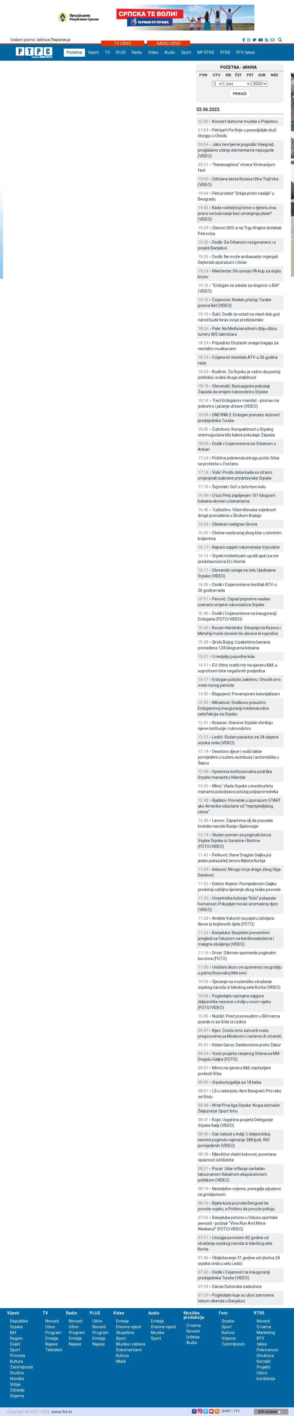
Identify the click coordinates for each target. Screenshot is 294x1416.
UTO (216, 75)
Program (53, 1332)
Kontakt (264, 1361)
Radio (137, 52)
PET (250, 75)
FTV (237, 1411)
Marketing (266, 1332)
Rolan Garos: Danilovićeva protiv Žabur (246, 1045)
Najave (51, 1344)
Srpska (228, 1321)
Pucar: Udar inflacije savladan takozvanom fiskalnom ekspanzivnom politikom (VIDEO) (232, 1174)
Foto (223, 1313)
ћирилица (61, 39)
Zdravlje (17, 1390)
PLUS (121, 52)
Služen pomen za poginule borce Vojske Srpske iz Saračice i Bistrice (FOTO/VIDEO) (234, 841)
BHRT (226, 1411)
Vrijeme (17, 1396)
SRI (228, 75)
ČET (238, 75)
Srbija (15, 1384)
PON (203, 75)
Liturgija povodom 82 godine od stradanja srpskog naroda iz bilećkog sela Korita (235, 1243)
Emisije (51, 1338)
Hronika (17, 1378)
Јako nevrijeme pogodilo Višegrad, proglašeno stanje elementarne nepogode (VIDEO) (236, 150)
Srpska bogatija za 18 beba (236, 1082)
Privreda (17, 1355)
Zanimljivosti (21, 1367)
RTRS (225, 52)
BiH (13, 1332)
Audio (170, 52)
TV (107, 52)
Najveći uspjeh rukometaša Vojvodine (246, 547)
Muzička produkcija (193, 1315)
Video (153, 52)
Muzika (157, 1332)
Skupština (125, 1332)
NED (274, 75)
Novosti (52, 1321)
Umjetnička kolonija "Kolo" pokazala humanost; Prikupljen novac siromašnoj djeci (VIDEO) (238, 904)
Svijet (15, 1344)
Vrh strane (268, 1411)
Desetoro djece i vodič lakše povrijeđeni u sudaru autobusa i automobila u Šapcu (238, 757)
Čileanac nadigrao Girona (234, 524)
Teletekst (53, 1350)
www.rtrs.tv (61, 1411)
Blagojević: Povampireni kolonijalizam (246, 694)
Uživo (50, 1327)
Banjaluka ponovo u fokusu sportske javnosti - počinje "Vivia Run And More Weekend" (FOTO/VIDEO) (238, 1223)
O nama (193, 1325)
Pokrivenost (267, 1350)
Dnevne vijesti (128, 1327)
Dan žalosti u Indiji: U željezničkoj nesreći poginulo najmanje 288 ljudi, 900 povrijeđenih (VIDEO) (234, 1140)
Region (16, 1338)
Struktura (265, 1355)
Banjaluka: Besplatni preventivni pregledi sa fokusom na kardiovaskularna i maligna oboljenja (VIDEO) (236, 938)
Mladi (121, 1361)
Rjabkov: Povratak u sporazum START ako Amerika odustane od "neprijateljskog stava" (239, 806)
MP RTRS (205, 52)
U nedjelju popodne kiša (233, 656)
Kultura (16, 1361)
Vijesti (93, 52)
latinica (43, 39)
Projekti (263, 1367)
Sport (186, 52)
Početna (74, 52)
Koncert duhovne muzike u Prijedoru (245, 121)
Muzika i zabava (130, 1344)
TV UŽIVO (122, 43)
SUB (262, 75)
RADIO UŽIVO (169, 43)
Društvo (17, 1373)
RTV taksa (245, 52)
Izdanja (193, 1337)
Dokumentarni (129, 1350)
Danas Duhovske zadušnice (237, 1286)
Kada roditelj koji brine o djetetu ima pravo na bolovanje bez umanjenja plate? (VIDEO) (237, 213)
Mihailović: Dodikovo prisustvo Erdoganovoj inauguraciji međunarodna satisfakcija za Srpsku (233, 708)
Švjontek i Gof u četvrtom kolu (239, 486)
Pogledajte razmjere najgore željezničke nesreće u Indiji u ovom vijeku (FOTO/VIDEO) (234, 1002)
